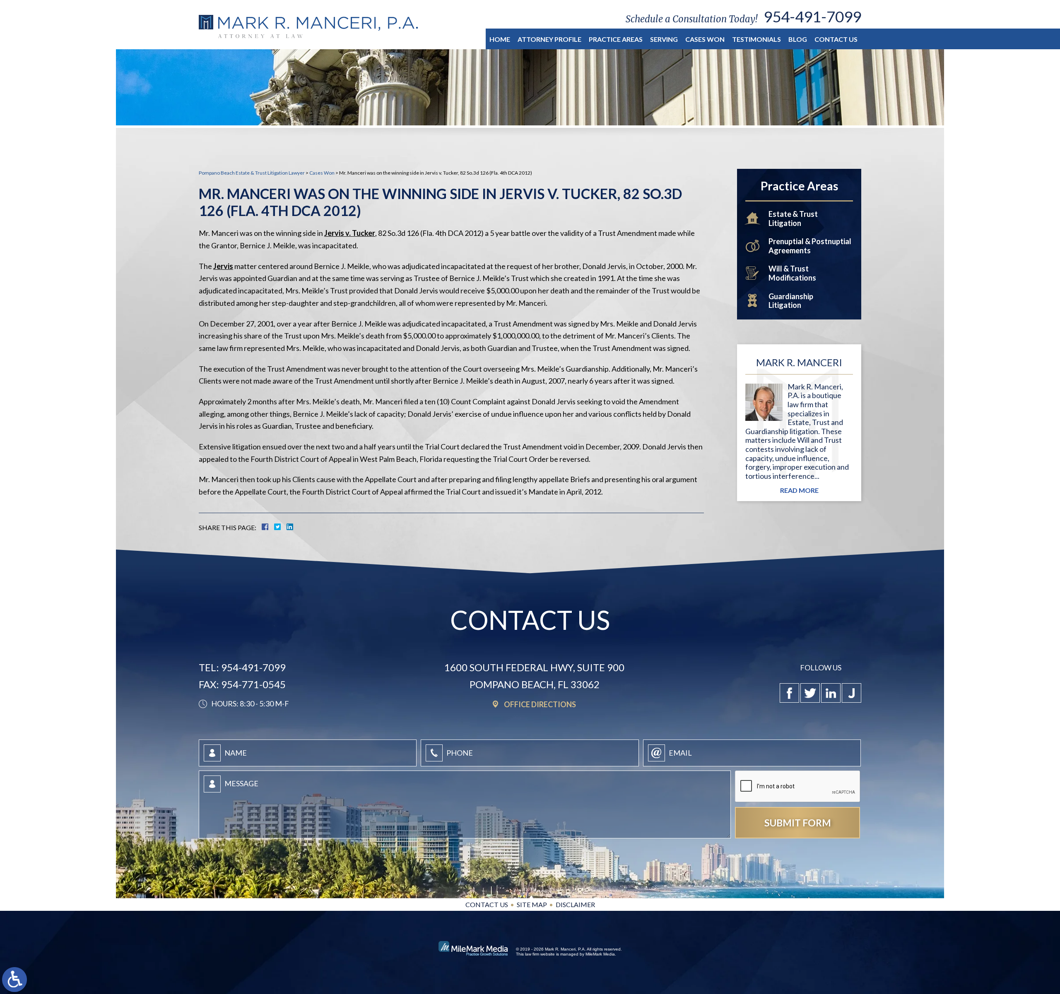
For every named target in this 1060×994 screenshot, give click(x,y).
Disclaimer (575, 904)
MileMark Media (600, 954)
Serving (664, 39)
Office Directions (540, 704)
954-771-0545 (253, 684)
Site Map (532, 904)
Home (499, 39)
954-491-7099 (812, 16)
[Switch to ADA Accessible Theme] (14, 979)
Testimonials (756, 39)
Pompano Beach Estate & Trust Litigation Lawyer (252, 173)
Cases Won (705, 39)
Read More (799, 490)
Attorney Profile (549, 39)
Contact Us (836, 39)
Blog (797, 39)
